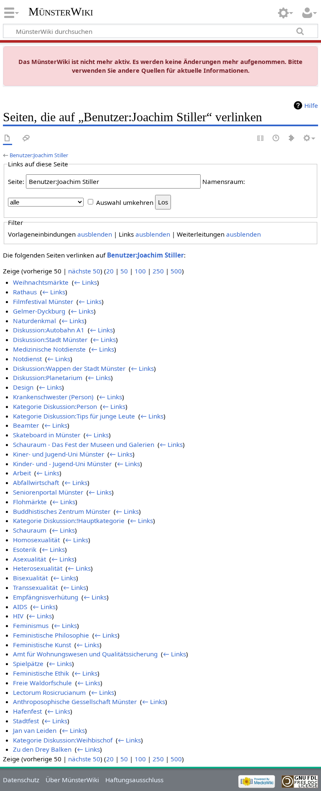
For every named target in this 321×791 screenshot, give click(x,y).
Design (23, 387)
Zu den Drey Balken (42, 749)
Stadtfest (26, 721)
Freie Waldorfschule (42, 683)
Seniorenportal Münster (48, 492)
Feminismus (30, 625)
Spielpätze (28, 663)
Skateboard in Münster (46, 435)
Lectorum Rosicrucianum (49, 692)
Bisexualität (30, 578)
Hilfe (311, 105)
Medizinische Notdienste (49, 349)
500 (176, 271)
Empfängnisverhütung (45, 597)
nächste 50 (84, 271)
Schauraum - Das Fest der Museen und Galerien (83, 444)
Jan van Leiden (34, 730)
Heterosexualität (37, 568)
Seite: (16, 181)
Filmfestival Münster (43, 301)
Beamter (26, 425)
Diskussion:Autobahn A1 (48, 330)
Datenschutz (21, 780)
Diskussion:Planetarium (47, 377)
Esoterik (24, 549)
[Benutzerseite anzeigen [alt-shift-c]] (7, 138)
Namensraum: (223, 181)
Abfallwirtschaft (36, 482)
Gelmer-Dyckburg (39, 311)
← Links (85, 282)
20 (110, 271)
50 (124, 271)
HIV (18, 616)
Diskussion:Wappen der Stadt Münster (69, 368)
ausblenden (94, 234)
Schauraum (29, 530)
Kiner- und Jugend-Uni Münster (58, 454)
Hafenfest (27, 711)
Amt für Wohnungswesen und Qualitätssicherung (85, 654)
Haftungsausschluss (134, 780)
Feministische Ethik (41, 673)
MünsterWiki (60, 11)
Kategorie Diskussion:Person (55, 406)
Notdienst (27, 359)
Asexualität (29, 559)
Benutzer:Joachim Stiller (39, 155)
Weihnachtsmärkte (41, 282)
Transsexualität (35, 587)
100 (140, 271)
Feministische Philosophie (51, 635)
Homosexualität (36, 540)
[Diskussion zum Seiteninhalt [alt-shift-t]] (26, 138)
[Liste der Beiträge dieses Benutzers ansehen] (291, 138)
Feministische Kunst (42, 644)
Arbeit (22, 473)
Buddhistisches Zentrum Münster (61, 511)
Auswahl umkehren (124, 202)
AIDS (20, 606)
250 (158, 271)
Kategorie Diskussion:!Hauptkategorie (69, 520)
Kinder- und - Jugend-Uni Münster (62, 463)
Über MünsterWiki (72, 780)
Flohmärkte (30, 502)
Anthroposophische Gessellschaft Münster (75, 701)
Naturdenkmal (34, 320)
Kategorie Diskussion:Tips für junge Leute (74, 416)
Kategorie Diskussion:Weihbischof (62, 740)
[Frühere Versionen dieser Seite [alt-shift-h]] (276, 138)
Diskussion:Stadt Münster (50, 339)
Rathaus (25, 292)
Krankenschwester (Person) (53, 397)
